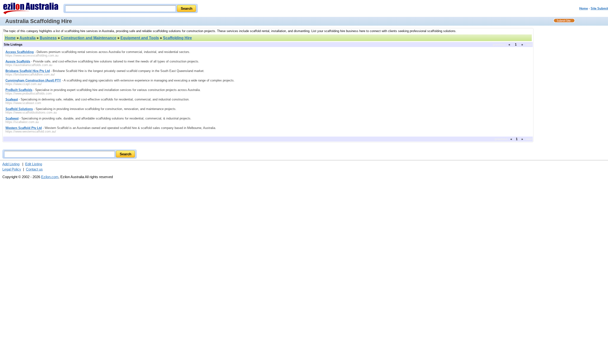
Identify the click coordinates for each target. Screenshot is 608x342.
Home (583, 8)
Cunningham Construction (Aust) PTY (33, 80)
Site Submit (599, 8)
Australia (27, 38)
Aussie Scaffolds (17, 61)
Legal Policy (11, 169)
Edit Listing (33, 164)
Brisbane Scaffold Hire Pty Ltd (27, 71)
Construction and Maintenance (88, 38)
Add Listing (10, 164)
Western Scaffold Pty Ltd (23, 128)
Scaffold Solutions (19, 109)
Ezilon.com (49, 177)
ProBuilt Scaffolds (18, 90)
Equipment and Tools (139, 38)
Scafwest (12, 118)
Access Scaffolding (19, 52)
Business (48, 38)
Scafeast (11, 99)
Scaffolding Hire (177, 38)
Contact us (34, 169)
